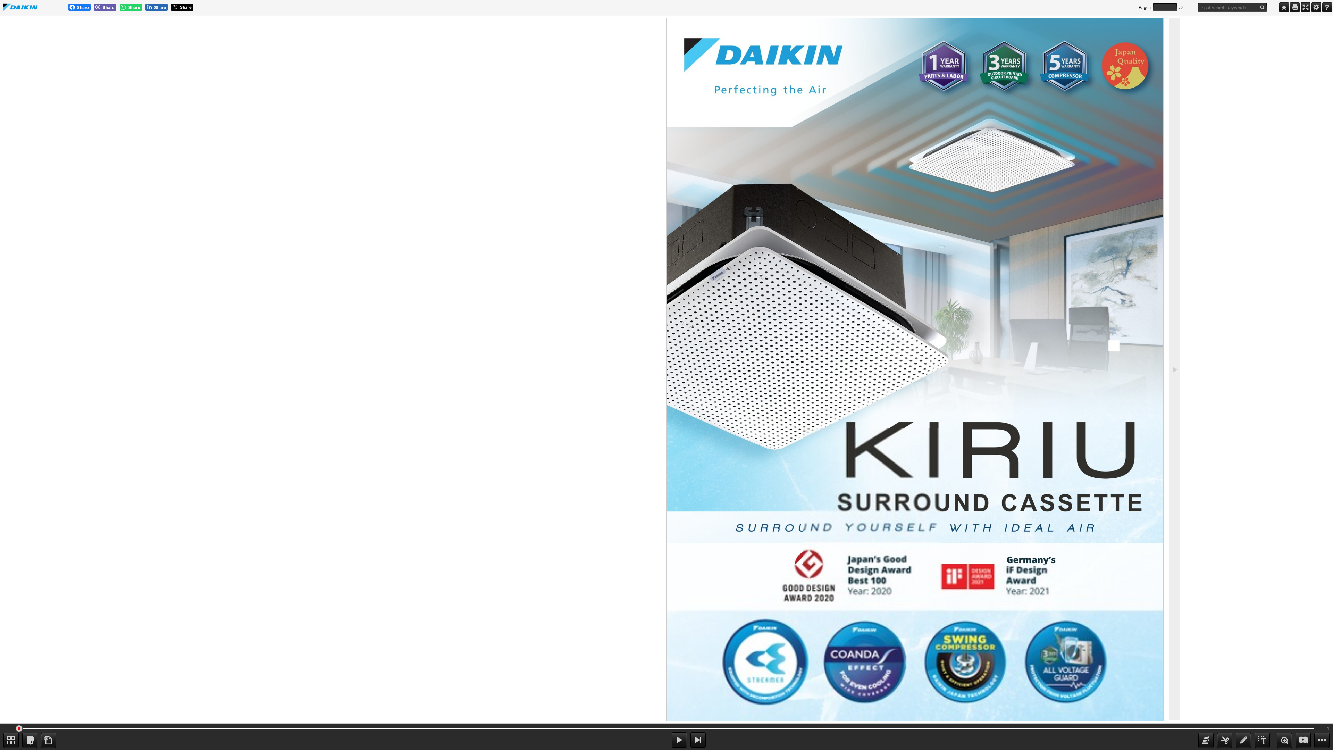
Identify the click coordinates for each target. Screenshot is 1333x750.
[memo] (1243, 740)
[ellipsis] (1322, 740)
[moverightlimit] (698, 740)
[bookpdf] (48, 740)
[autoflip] (1303, 740)
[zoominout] (1284, 740)
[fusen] (1206, 740)
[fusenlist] (29, 740)
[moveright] (679, 740)
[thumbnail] (11, 740)
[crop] (1224, 740)
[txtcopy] (1262, 740)
